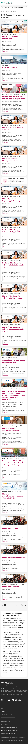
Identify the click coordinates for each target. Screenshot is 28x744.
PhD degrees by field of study (8, 733)
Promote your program (6, 714)
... (19, 605)
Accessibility (20, 740)
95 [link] (22, 605)
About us (3, 711)
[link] (13, 11)
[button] (11, 22)
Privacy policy (14, 740)
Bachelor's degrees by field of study (9, 730)
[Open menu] (25, 2)
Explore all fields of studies (7, 724)
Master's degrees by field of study (9, 727)
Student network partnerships (8, 717)
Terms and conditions (5, 740)
